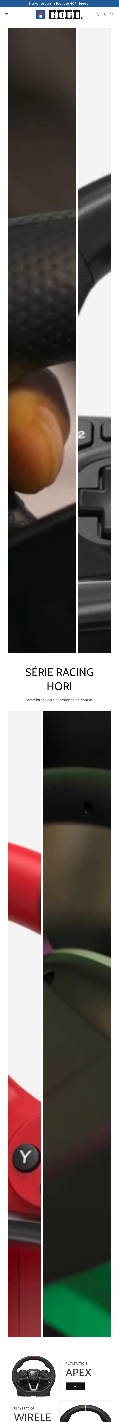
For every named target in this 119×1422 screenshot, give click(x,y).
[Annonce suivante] (113, 3)
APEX (78, 1372)
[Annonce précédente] (6, 3)
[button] (6, 14)
